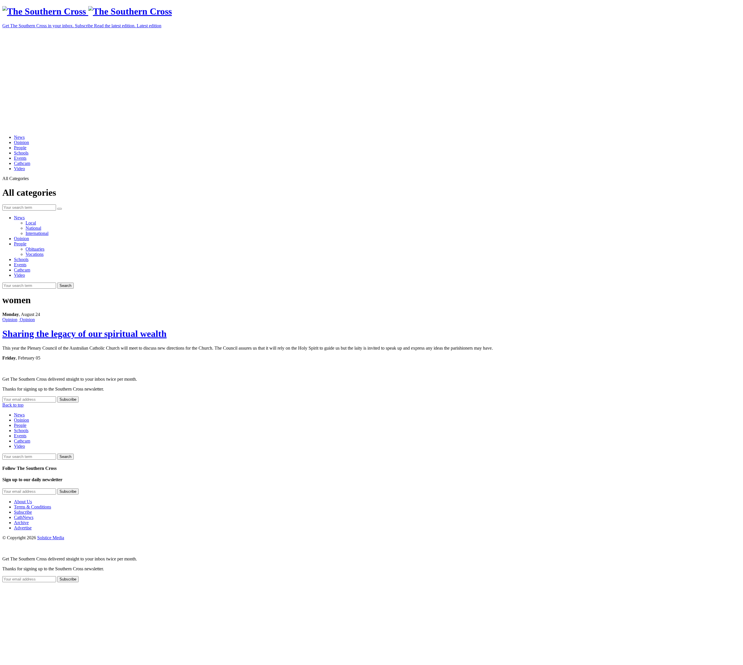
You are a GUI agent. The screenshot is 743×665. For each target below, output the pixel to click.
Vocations (35, 254)
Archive (21, 522)
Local (31, 222)
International (37, 233)
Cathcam (22, 163)
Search (65, 285)
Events (20, 158)
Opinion (21, 142)
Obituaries (35, 249)
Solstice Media (50, 537)
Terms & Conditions (32, 506)
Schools (21, 152)
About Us (23, 501)
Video (19, 168)
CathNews (23, 517)
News (19, 137)
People (20, 147)
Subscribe (23, 512)
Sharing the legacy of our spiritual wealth (84, 333)
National (33, 228)
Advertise (23, 527)
